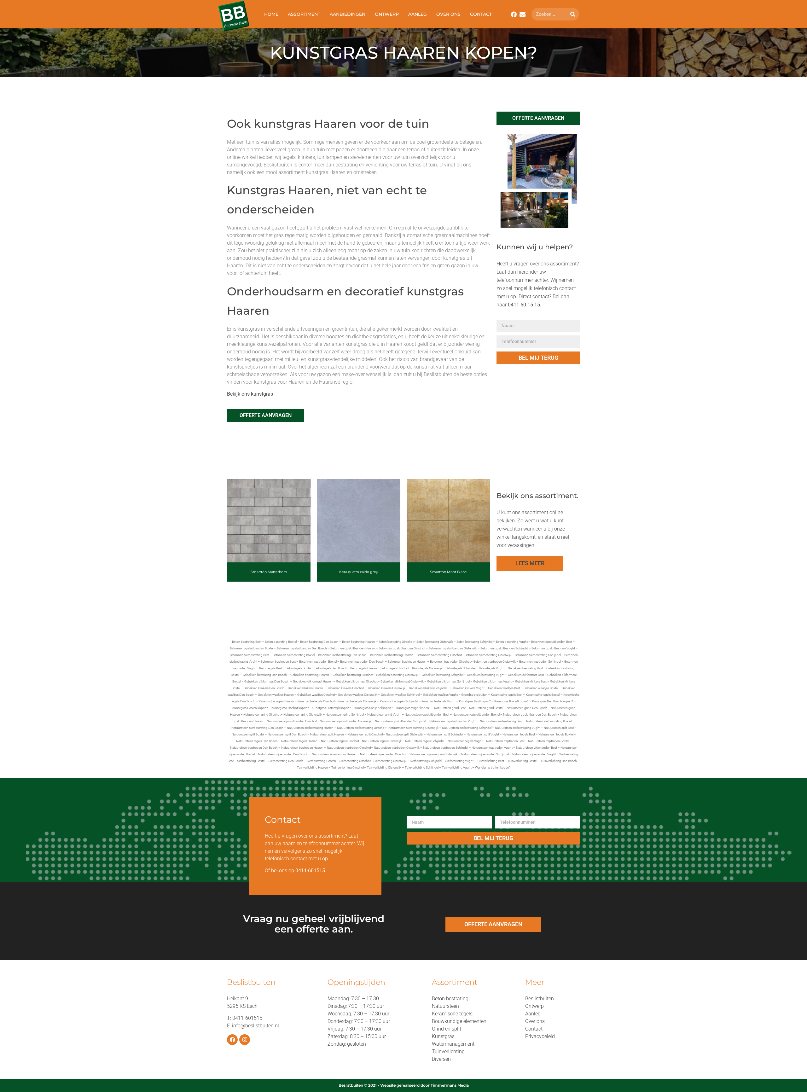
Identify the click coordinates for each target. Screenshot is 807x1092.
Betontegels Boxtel (298, 668)
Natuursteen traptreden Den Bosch (254, 747)
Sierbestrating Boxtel (251, 761)
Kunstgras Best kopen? (475, 701)
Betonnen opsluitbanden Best (551, 641)
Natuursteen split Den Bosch (287, 734)
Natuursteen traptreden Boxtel (548, 741)
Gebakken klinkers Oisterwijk (386, 688)
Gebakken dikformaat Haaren (313, 681)
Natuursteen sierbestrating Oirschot (361, 727)
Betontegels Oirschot (394, 668)
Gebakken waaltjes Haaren (276, 694)
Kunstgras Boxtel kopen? (511, 701)
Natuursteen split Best (559, 727)
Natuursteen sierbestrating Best (501, 721)
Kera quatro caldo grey (358, 572)
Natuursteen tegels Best (518, 734)
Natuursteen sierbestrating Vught (517, 727)
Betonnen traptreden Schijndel (540, 661)
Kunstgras (443, 1036)
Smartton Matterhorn (269, 572)
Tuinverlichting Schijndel (421, 767)
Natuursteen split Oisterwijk (404, 734)
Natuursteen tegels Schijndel (424, 741)
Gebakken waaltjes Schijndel (400, 694)
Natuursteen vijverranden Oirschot (383, 754)
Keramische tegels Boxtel (543, 694)
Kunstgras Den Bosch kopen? (552, 701)
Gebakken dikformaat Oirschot (357, 681)
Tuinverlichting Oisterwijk (384, 767)
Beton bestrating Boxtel (281, 641)
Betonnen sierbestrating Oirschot (439, 655)
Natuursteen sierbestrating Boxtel (549, 721)
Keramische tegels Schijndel (399, 701)
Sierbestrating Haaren (321, 761)
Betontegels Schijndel (460, 668)
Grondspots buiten (474, 694)
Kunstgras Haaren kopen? (250, 708)
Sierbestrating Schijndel (426, 761)
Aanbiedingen (347, 14)
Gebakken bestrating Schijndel (442, 675)
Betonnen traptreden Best (278, 661)
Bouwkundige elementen (459, 1021)
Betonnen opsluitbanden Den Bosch (302, 648)
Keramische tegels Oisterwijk (357, 701)
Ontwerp (387, 14)
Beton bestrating (450, 999)
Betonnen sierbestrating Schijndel (538, 655)
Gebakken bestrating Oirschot (353, 675)
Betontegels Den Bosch (331, 668)
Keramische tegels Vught (438, 701)
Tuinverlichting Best (490, 761)
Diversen (441, 1059)
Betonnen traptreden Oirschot (450, 661)
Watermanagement (453, 1044)
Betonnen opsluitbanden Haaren (352, 648)
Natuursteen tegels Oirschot (340, 741)
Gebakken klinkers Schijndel (428, 688)
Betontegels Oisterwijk (427, 668)
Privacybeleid (540, 1036)
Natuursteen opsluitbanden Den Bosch (530, 714)
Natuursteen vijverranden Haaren (334, 754)
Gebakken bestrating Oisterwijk (397, 675)
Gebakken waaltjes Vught (440, 694)
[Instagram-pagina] (244, 1039)
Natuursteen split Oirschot (365, 734)
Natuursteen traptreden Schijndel (445, 747)
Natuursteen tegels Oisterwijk (382, 741)
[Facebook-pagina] (232, 1039)
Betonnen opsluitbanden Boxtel (251, 648)
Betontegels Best (270, 668)
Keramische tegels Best (506, 694)
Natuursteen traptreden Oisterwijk (397, 747)
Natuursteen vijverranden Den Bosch (283, 754)
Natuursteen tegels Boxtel (555, 734)
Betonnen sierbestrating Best (249, 655)
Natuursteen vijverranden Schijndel (485, 754)
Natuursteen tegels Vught (465, 741)
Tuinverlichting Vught (457, 767)
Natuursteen (445, 1006)
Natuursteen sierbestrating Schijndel (466, 727)
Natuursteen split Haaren (327, 734)
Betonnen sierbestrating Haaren (391, 655)
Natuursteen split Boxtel (248, 734)
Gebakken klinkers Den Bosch (264, 688)
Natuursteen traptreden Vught (492, 747)
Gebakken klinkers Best (531, 681)
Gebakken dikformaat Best (526, 675)
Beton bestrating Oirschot (396, 641)
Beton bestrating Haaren (358, 641)
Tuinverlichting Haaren (312, 767)
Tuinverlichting (448, 1051)
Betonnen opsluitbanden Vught (553, 648)
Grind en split (446, 1029)
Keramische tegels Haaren (276, 701)
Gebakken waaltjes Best (504, 688)
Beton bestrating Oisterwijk (434, 641)
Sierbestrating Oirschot (355, 761)
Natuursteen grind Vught (384, 714)
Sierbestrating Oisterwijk (390, 761)
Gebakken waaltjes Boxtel (541, 688)
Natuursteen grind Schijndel (345, 714)
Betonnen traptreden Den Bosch (362, 661)
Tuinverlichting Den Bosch (559, 761)
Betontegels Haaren (363, 668)
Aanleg (417, 14)
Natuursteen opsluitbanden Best (427, 714)
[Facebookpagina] (513, 14)
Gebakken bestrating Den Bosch (265, 675)
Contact (481, 14)
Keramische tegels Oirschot (316, 701)
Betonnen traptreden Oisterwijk (494, 661)
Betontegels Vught (491, 668)
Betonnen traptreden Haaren (407, 661)
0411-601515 (247, 1018)
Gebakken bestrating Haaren (309, 675)
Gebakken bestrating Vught (485, 675)
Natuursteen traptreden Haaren (302, 747)
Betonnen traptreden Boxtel (318, 661)
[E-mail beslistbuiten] (522, 14)
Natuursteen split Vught (483, 734)
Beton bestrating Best (246, 641)
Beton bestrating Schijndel (474, 641)
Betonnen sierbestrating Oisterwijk (488, 655)
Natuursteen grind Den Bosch (527, 708)
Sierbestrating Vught (459, 761)
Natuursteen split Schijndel (445, 734)
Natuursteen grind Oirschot (262, 714)
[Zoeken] (572, 14)
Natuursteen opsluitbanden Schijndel (400, 721)
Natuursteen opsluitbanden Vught (452, 721)
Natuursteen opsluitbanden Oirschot (292, 721)
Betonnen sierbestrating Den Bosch (342, 655)
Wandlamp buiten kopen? (493, 767)
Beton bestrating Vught (512, 641)
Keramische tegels (452, 1014)
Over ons (448, 14)
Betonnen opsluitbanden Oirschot (402, 648)
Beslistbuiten (539, 999)
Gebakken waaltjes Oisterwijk (357, 694)
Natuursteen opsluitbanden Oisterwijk (345, 721)
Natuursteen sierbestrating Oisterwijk (413, 727)
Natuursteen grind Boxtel (486, 708)
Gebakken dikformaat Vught (492, 681)
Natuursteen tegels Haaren (299, 741)
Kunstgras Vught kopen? (413, 708)
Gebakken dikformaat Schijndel (448, 681)
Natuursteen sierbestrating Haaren (310, 727)
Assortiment (304, 14)
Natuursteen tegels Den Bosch (257, 741)
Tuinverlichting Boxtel (522, 761)
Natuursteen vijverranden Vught (534, 754)
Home (271, 14)
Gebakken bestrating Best (525, 668)
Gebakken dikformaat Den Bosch (266, 681)
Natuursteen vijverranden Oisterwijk (433, 754)
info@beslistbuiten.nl (255, 1026)
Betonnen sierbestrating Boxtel (294, 655)
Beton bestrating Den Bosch (319, 641)
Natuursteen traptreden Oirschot (349, 747)
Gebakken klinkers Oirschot (345, 688)
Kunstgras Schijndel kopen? (373, 708)
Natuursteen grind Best (450, 708)
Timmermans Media (450, 1085)
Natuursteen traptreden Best (505, 741)
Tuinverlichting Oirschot (347, 767)
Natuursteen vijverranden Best (536, 747)
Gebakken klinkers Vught (467, 688)
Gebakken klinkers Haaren (305, 688)
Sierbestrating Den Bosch (286, 761)
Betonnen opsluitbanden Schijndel (504, 648)
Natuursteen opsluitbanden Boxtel (476, 714)
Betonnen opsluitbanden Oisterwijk (453, 648)
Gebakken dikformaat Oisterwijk (402, 681)
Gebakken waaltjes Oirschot (316, 694)
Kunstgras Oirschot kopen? (290, 708)
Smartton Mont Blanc (448, 572)
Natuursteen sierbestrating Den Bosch (257, 727)
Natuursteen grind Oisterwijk (302, 714)
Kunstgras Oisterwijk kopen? (331, 708)
